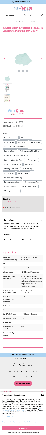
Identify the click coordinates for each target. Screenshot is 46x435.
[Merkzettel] (31, 15)
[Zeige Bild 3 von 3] (27, 71)
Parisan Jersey (9, 142)
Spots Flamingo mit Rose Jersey (15, 146)
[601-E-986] (23, 59)
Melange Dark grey (11, 169)
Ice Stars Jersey (27, 169)
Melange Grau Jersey (11, 191)
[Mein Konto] (36, 15)
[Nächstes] (41, 59)
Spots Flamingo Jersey (32, 182)
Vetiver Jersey (32, 160)
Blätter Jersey (26, 138)
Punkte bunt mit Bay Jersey (13, 160)
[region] (23, 74)
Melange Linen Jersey (29, 186)
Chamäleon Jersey (10, 138)
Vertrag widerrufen (23, 383)
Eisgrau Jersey (23, 173)
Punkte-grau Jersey (10, 186)
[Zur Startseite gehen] (23, 8)
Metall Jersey (35, 142)
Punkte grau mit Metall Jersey (30, 151)
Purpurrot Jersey (9, 151)
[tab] (23, 224)
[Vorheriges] (4, 59)
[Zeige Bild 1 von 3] (19, 71)
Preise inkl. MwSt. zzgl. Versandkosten (14, 201)
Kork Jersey (29, 164)
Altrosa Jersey (9, 173)
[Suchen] (25, 15)
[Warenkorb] (42, 15)
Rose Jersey (22, 142)
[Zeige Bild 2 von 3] (23, 71)
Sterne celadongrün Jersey (13, 178)
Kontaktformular (28, 377)
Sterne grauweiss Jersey (12, 182)
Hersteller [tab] (8, 234)
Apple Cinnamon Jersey (12, 164)
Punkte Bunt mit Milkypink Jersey (16, 155)
